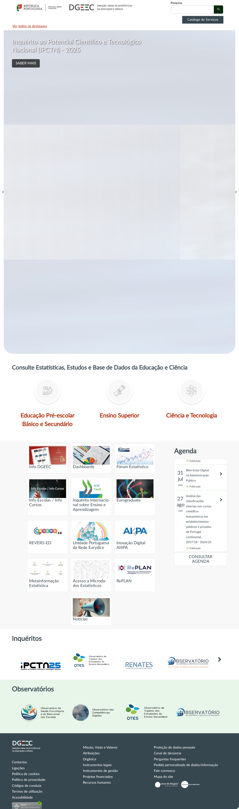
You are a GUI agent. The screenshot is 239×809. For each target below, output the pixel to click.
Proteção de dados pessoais (174, 747)
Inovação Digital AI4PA (131, 545)
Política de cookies (26, 774)
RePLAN (124, 581)
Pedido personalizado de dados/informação (186, 765)
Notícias (80, 619)
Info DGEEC (40, 467)
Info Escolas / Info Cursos (45, 502)
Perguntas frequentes (170, 759)
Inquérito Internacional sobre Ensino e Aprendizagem (91, 505)
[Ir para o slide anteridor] (2, 192)
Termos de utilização (27, 791)
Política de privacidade (28, 780)
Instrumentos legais (97, 765)
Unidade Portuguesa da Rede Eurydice (91, 545)
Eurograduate (129, 500)
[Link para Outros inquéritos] (219, 665)
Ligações (18, 768)
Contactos (19, 762)
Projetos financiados (98, 777)
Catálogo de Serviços (202, 19)
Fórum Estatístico (132, 467)
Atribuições (91, 753)
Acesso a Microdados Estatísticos (89, 583)
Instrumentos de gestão (100, 771)
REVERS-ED (40, 543)
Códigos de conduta (26, 786)
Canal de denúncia (167, 753)
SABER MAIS (26, 79)
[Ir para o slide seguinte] (236, 192)
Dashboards (83, 467)
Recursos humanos (97, 782)
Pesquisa (176, 2)
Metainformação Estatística (44, 583)
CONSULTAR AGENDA (200, 559)
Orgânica (89, 759)
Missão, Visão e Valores (100, 747)
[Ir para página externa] (138, 669)
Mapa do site (163, 777)
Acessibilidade (22, 797)
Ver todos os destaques (29, 26)
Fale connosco (164, 771)
